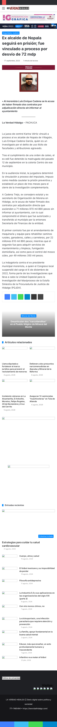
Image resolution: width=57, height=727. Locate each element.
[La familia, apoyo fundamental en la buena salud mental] (9, 635)
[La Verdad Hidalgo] (18, 8)
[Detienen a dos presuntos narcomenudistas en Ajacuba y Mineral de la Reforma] (42, 354)
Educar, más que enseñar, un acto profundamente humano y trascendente (35, 647)
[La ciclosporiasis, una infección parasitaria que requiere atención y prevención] (9, 622)
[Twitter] (14, 297)
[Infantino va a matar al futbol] (9, 661)
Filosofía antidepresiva (30, 580)
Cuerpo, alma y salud (29, 556)
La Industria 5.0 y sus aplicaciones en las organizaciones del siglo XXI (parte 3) (37, 596)
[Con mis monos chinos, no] (9, 610)
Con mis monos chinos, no (32, 606)
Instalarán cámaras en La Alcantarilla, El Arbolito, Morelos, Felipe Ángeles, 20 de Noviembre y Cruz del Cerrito (14, 401)
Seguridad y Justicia (11, 33)
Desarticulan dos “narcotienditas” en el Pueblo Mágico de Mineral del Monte (28, 324)
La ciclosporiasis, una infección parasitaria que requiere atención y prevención (35, 621)
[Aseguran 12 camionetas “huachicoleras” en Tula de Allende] (42, 386)
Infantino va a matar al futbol (32, 657)
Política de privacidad (11, 678)
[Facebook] (7, 297)
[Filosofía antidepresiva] (9, 584)
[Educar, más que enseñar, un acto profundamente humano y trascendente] (9, 648)
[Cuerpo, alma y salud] (9, 560)
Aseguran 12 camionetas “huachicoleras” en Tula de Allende (42, 398)
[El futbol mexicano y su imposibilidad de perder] (9, 572)
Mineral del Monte (29, 316)
